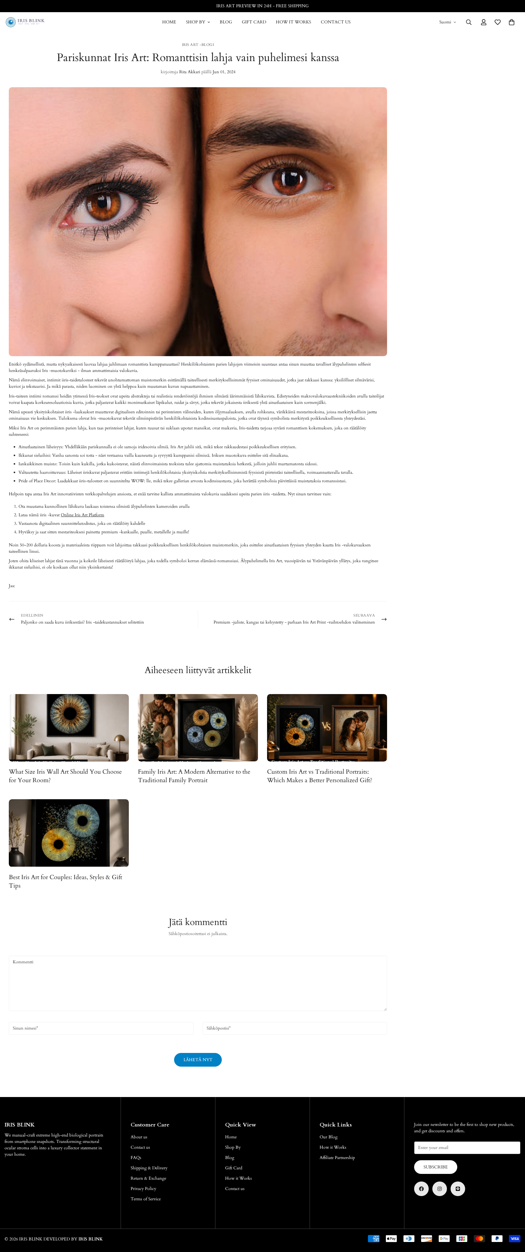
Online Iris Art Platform (82, 515)
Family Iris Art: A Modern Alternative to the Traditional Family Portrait (194, 776)
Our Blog (329, 1137)
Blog (226, 22)
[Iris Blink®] (25, 22)
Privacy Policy (143, 1189)
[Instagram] (439, 1188)
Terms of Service (146, 1199)
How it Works (293, 22)
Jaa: (12, 586)
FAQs (136, 1158)
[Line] (458, 1188)
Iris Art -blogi (198, 44)
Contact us (336, 22)
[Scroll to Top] (513, 1219)
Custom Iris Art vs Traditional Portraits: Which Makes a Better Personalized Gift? (319, 776)
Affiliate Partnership (337, 1158)
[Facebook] (421, 1188)
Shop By (195, 22)
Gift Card (254, 22)
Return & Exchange (148, 1178)
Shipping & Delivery (149, 1168)
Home (169, 22)
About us (139, 1137)
